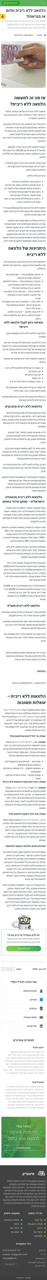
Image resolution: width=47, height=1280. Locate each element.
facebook (10, 1264)
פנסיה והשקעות (35, 1224)
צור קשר (38, 1220)
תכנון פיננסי (38, 1082)
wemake (28, 1278)
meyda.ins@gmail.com (15, 1254)
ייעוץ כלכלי (38, 1047)
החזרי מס (38, 1232)
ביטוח (39, 1228)
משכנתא (38, 1236)
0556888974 (11, 1250)
